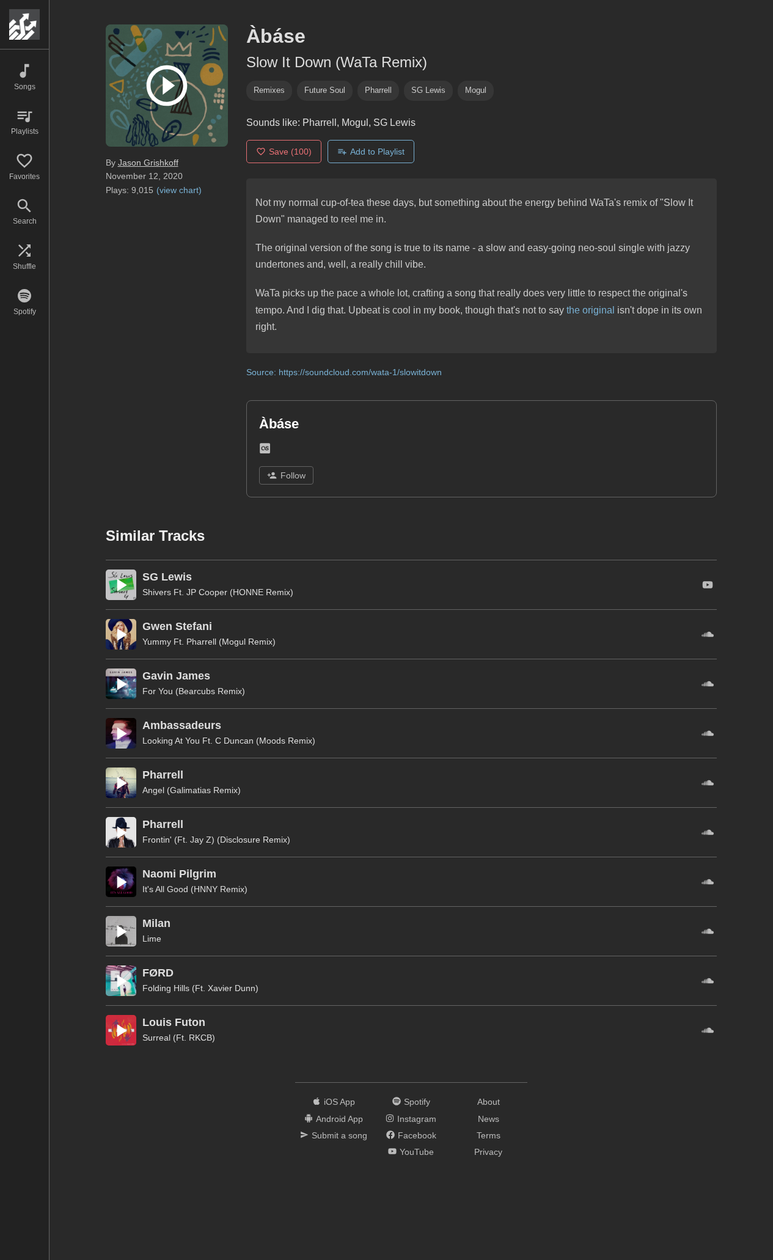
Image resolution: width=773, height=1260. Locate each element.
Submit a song (339, 1135)
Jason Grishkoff (148, 162)
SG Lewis (428, 90)
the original (590, 310)
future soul (324, 90)
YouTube (417, 1152)
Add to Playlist (377, 151)
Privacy (488, 1152)
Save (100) (290, 151)
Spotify (417, 1102)
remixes (269, 90)
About (488, 1102)
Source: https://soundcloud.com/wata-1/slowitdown (344, 372)
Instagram (416, 1119)
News (488, 1119)
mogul (475, 90)
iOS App (339, 1102)
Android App (339, 1119)
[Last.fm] (265, 450)
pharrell (378, 90)
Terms (488, 1135)
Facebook (417, 1135)
